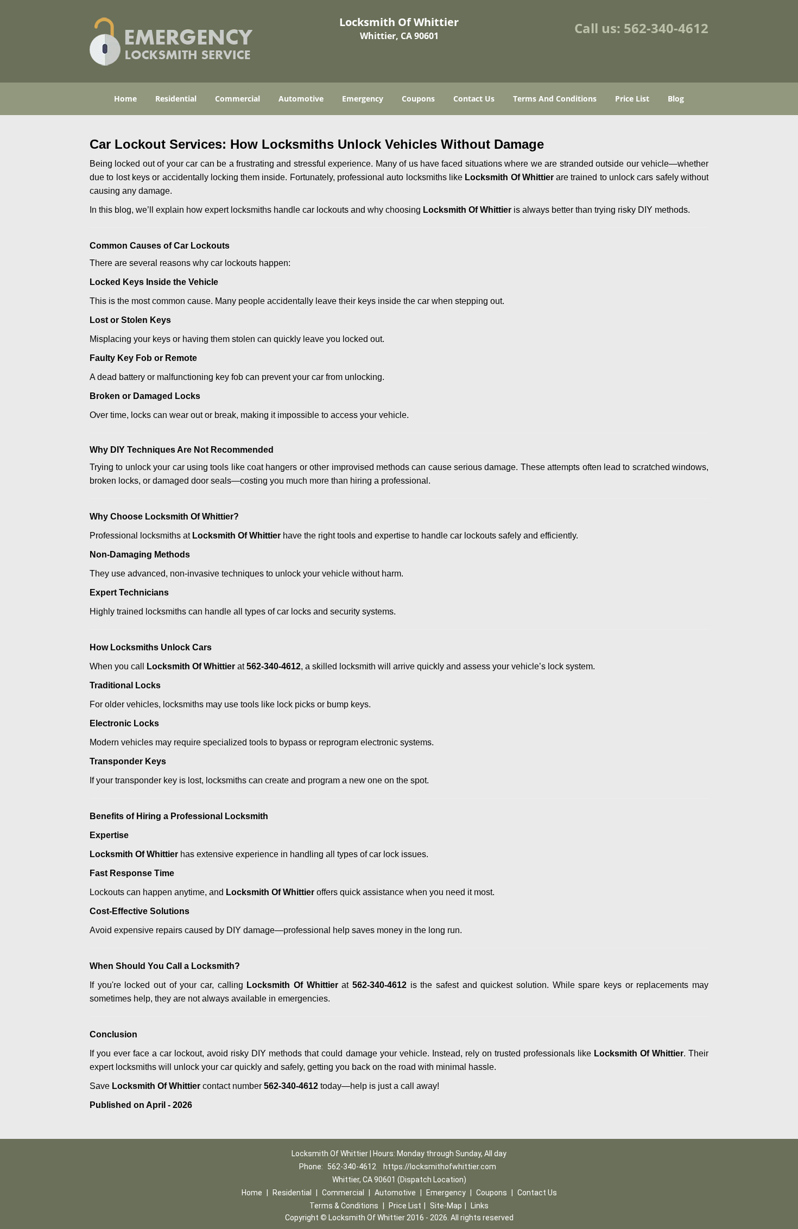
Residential (176, 98)
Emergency (362, 98)
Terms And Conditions (555, 98)
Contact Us (474, 98)
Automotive (301, 98)
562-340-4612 (666, 28)
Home (125, 98)
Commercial (237, 98)
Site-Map (446, 1205)
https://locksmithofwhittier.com (439, 1166)
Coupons (418, 98)
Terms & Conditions (343, 1205)
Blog (676, 98)
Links (480, 1205)
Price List (632, 98)
